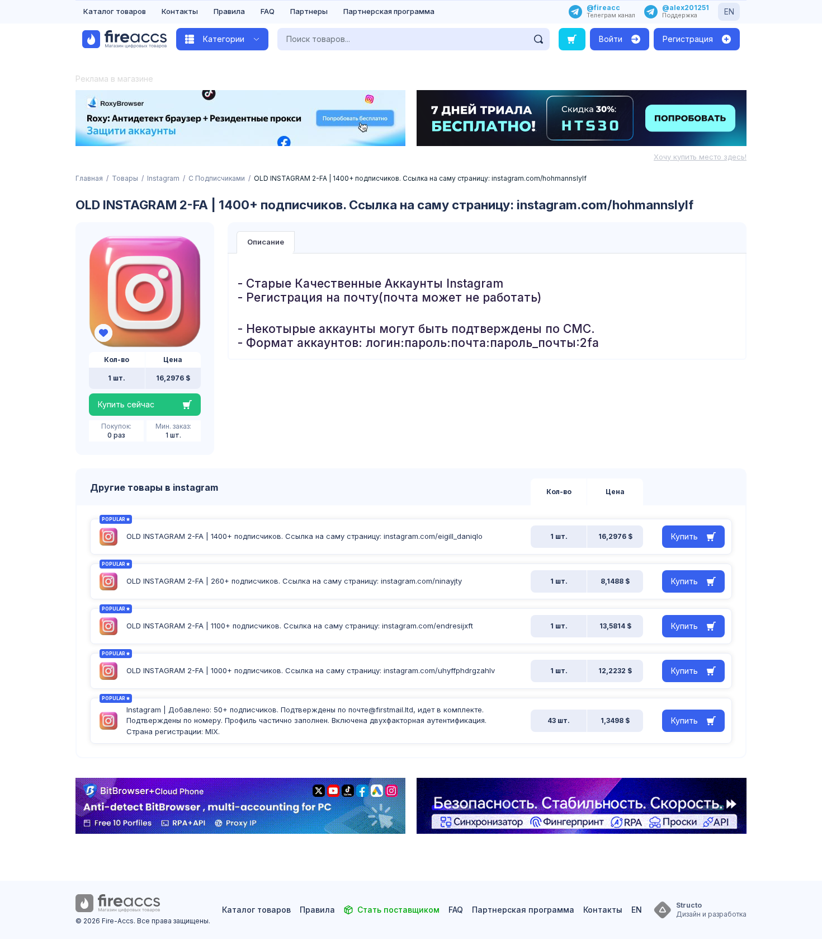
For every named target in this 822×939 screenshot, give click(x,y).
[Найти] (538, 39)
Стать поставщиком (398, 909)
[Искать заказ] (572, 39)
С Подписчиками (216, 178)
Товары (125, 178)
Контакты (180, 11)
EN (729, 11)
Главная (89, 178)
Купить (684, 536)
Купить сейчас (126, 404)
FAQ (268, 11)
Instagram (163, 178)
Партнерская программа (388, 11)
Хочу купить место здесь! (700, 156)
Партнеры (309, 11)
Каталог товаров (114, 11)
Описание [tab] (265, 241)
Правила (229, 11)
